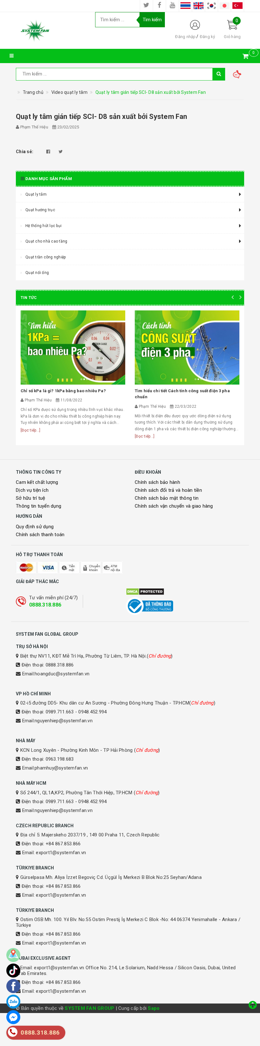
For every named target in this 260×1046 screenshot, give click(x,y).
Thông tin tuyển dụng (38, 506)
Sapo (153, 1008)
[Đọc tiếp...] (30, 430)
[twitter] (146, 6)
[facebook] (159, 6)
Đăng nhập (185, 36)
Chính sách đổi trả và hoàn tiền (168, 490)
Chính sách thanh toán (40, 534)
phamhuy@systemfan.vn (61, 768)
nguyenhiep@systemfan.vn (64, 721)
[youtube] (172, 6)
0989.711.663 (60, 712)
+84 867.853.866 (63, 844)
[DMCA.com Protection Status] (185, 591)
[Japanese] (224, 6)
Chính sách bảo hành (157, 482)
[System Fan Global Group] (51, 30)
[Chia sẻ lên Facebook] (48, 151)
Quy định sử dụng (35, 526)
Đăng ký (207, 36)
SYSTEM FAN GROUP (89, 1008)
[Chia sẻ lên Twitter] (60, 151)
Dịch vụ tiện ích (32, 490)
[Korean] (211, 6)
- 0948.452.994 (91, 712)
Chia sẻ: (24, 151)
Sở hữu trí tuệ (30, 498)
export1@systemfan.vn (61, 852)
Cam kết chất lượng (37, 482)
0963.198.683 (60, 759)
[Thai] (185, 6)
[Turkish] (237, 6)
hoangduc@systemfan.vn (62, 674)
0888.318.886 (45, 605)
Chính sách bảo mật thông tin (166, 498)
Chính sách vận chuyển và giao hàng (174, 506)
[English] (198, 6)
